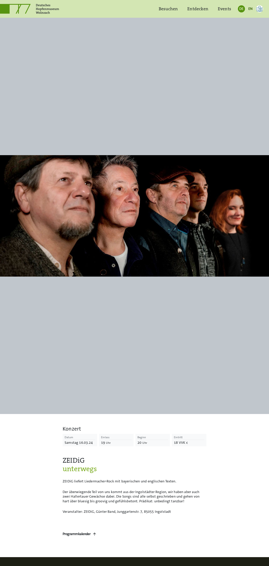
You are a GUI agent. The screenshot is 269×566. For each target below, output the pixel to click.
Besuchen (168, 9)
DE (241, 8)
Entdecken (197, 9)
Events (224, 9)
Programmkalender (76, 534)
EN (250, 8)
